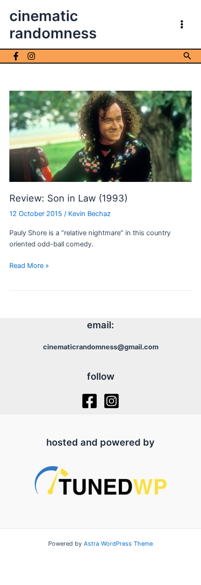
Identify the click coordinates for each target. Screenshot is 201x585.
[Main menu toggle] (182, 24)
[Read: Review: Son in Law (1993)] (100, 135)
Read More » (29, 266)
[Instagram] (31, 56)
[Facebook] (15, 56)
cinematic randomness (53, 24)
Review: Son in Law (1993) (68, 198)
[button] (187, 56)
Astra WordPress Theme (118, 543)
